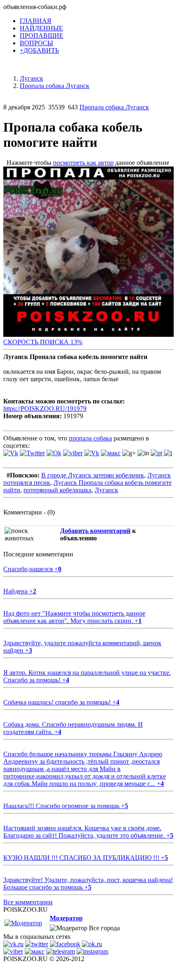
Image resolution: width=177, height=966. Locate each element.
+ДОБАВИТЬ (39, 50)
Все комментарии (28, 902)
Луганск (106, 489)
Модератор (66, 918)
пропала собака (90, 438)
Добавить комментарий (95, 530)
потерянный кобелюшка (57, 489)
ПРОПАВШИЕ (41, 35)
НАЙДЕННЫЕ (41, 28)
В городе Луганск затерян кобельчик (92, 475)
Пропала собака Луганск (114, 107)
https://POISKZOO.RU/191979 (44, 408)
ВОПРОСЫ (36, 42)
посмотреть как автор (83, 162)
